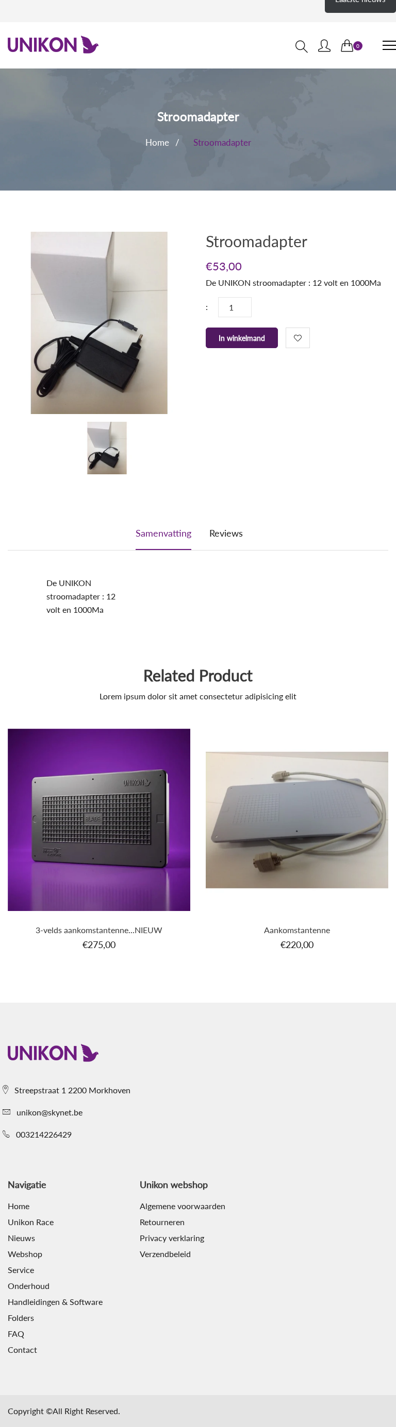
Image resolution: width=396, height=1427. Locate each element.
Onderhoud (29, 1286)
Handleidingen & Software (55, 1302)
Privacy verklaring (172, 1238)
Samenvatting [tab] (163, 533)
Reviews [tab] (226, 533)
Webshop (25, 1254)
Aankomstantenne (297, 930)
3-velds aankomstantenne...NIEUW (99, 930)
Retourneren (162, 1222)
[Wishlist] (298, 338)
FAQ (16, 1334)
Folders (21, 1318)
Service (21, 1270)
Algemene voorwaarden (182, 1206)
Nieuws (21, 1238)
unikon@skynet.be (49, 1112)
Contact (22, 1350)
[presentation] (106, 450)
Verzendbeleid (165, 1254)
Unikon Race (31, 1222)
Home (157, 142)
